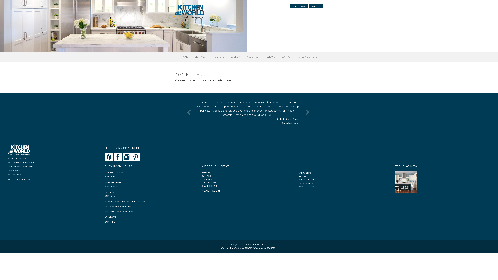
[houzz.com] (109, 157)
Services (200, 56)
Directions (299, 6)
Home (185, 56)
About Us (252, 56)
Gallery (235, 56)
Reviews (270, 56)
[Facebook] (118, 157)
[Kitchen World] (189, 11)
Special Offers (307, 56)
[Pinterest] (135, 157)
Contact (286, 56)
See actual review (290, 123)
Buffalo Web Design (231, 248)
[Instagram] (127, 157)
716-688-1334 (14, 174)
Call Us (315, 6)
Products (218, 56)
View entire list (211, 191)
